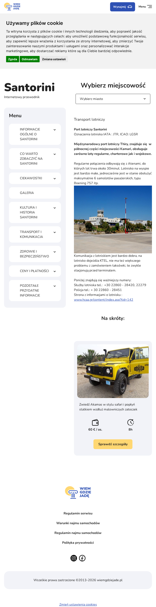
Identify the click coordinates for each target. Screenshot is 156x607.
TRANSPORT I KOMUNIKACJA (31, 234)
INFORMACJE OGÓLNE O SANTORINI (30, 134)
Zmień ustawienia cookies (78, 604)
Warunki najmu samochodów (78, 523)
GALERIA (27, 193)
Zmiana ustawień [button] (54, 59)
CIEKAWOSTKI (31, 178)
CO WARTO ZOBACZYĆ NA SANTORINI (31, 159)
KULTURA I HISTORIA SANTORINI (28, 212)
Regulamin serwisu (78, 513)
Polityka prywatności (78, 542)
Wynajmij (119, 7)
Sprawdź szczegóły (113, 444)
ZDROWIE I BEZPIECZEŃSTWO (34, 254)
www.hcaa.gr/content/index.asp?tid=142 (103, 299)
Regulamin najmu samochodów (78, 533)
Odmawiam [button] (30, 59)
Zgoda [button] (12, 59)
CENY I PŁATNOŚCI (34, 271)
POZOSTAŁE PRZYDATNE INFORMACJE (30, 290)
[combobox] (80, 99)
